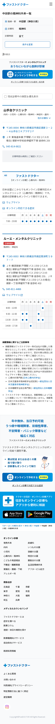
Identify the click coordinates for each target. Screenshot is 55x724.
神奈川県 (28, 525)
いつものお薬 (34, 547)
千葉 (18, 586)
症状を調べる (10, 621)
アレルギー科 (10, 573)
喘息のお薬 (33, 555)
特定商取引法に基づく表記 (16, 691)
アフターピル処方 (36, 569)
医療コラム (9, 625)
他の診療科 (43, 118)
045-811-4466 (13, 289)
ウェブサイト (13, 202)
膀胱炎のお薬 (34, 560)
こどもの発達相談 (12, 560)
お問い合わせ (10, 679)
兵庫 (18, 599)
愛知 (18, 591)
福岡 (28, 595)
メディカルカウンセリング (16, 608)
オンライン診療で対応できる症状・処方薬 (27, 81)
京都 (28, 586)
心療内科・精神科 (12, 555)
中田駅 (36, 525)
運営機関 (8, 697)
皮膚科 (31, 542)
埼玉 (6, 599)
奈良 (28, 591)
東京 (6, 591)
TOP (4, 525)
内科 (6, 547)
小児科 (7, 551)
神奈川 (7, 595)
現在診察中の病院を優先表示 (23, 96)
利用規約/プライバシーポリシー (18, 685)
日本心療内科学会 (31, 377)
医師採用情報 (10, 650)
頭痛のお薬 (33, 551)
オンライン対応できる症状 (20, 208)
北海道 (7, 586)
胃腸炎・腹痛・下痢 (13, 569)
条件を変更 (27, 44)
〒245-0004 (29, 129)
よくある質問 (10, 673)
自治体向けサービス (13, 642)
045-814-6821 (13, 146)
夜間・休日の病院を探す (15, 629)
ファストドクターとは (14, 616)
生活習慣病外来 (35, 564)
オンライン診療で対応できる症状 (27, 485)
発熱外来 (8, 542)
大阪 (18, 595)
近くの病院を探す (15, 525)
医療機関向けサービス (14, 638)
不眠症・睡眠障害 (12, 564)
